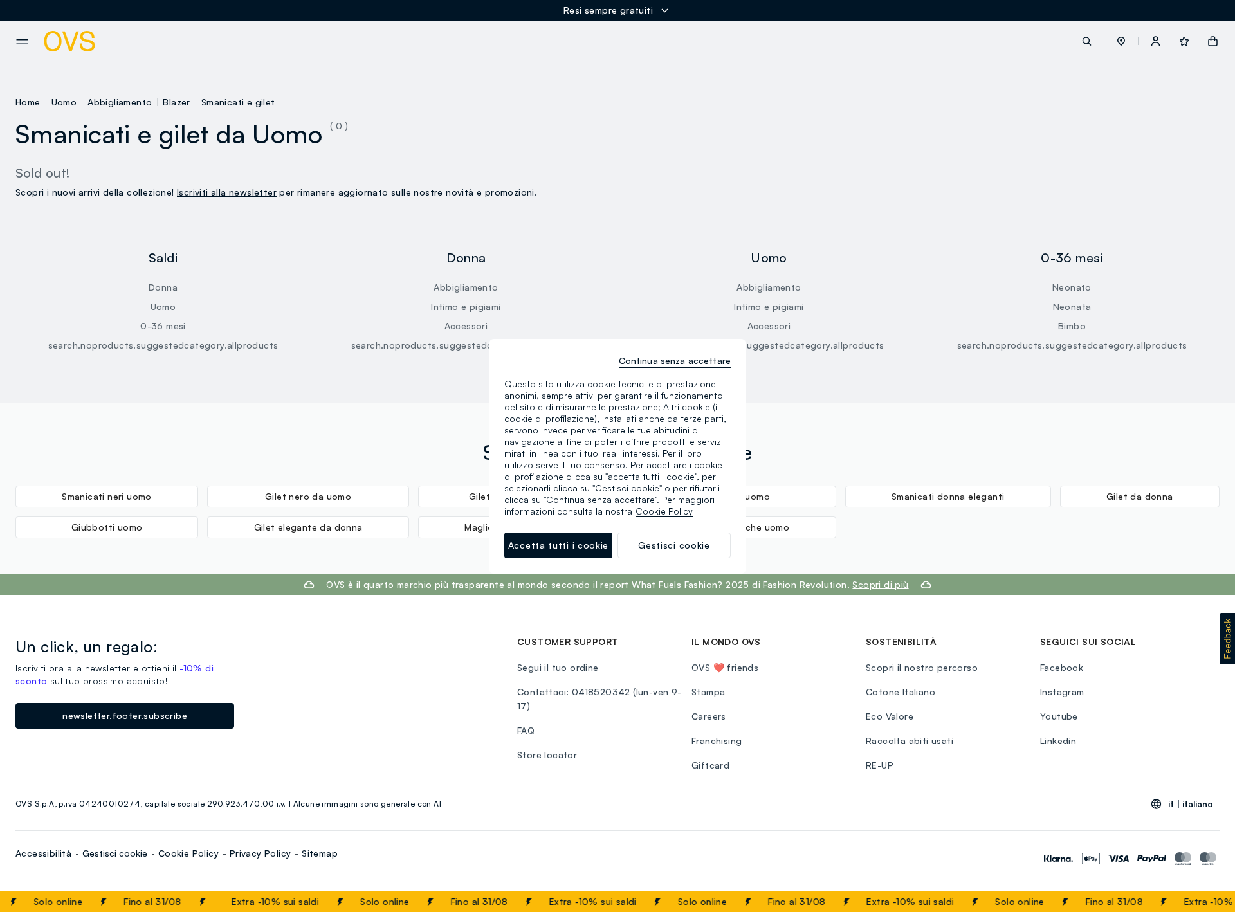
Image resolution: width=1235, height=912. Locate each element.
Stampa (708, 691)
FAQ (526, 730)
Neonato (1072, 287)
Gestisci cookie (114, 853)
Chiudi (1201, 902)
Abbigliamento (119, 101)
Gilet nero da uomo (308, 496)
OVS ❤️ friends (724, 667)
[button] (1121, 41)
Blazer (176, 101)
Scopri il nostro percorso (922, 667)
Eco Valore (889, 716)
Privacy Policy (260, 853)
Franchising (716, 740)
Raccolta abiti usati (909, 740)
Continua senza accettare (675, 360)
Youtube (1059, 716)
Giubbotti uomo (107, 527)
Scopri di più (880, 584)
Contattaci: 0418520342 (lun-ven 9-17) (599, 698)
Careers (708, 716)
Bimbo (1072, 325)
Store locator (547, 754)
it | (1190, 804)
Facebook (1061, 667)
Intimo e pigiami (465, 306)
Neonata (1072, 306)
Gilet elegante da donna (308, 527)
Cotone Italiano (900, 691)
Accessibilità (43, 853)
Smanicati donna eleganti (948, 496)
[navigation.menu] (22, 41)
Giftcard (710, 765)
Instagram (1062, 691)
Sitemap (320, 853)
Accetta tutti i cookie (558, 545)
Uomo (64, 101)
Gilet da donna (1139, 496)
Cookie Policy (188, 853)
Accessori (466, 325)
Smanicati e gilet (238, 101)
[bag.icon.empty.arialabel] (1213, 41)
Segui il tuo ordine (558, 667)
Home (28, 101)
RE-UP (879, 765)
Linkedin (1058, 740)
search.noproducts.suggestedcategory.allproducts (163, 345)
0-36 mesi (163, 325)
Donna (163, 287)
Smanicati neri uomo (107, 496)
